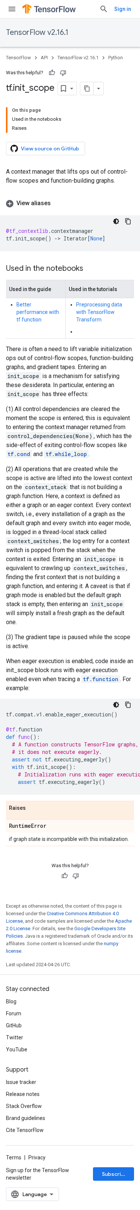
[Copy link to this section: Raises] (33, 808)
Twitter (14, 1037)
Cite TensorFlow (25, 1130)
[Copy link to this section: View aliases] (58, 203)
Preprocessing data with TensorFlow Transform (99, 312)
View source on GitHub (50, 148)
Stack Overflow (24, 1106)
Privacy (37, 1157)
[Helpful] (51, 72)
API (44, 57)
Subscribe (115, 1174)
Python (115, 57)
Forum (13, 1013)
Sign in (122, 9)
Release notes (23, 1094)
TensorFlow (18, 57)
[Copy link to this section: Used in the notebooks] (90, 268)
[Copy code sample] (128, 221)
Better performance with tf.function (37, 312)
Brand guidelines (25, 1118)
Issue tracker (21, 1082)
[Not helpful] (63, 72)
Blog (11, 1001)
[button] (70, 203)
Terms (13, 1157)
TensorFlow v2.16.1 (37, 32)
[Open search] (103, 9)
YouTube (16, 1049)
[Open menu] (11, 9)
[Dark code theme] (116, 221)
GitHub (14, 1025)
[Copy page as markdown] (87, 88)
